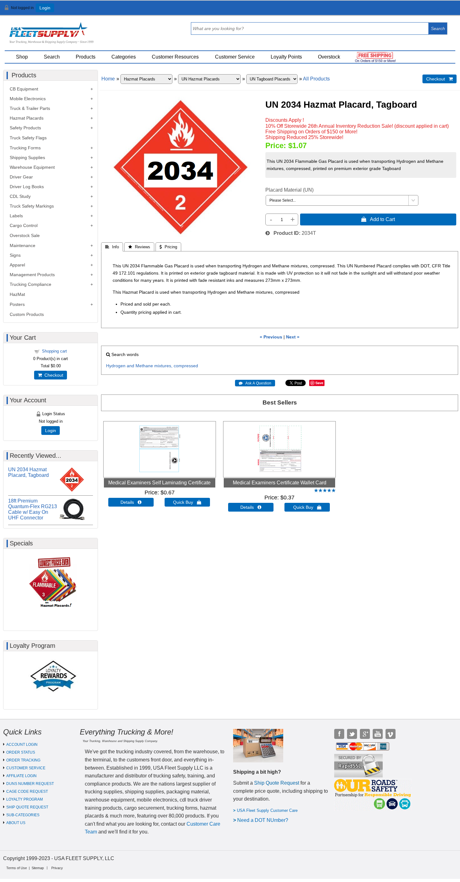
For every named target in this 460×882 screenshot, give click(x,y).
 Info (112, 247)
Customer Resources (175, 56)
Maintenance (22, 245)
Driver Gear (21, 176)
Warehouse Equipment (32, 167)
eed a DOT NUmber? (264, 820)
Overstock (329, 56)
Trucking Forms (25, 147)
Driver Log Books (27, 186)
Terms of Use (16, 868)
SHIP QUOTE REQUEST (27, 807)
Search (52, 56)
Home (108, 78)
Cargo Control (24, 225)
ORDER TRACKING (23, 760)
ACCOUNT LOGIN (22, 744)
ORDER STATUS (20, 752)
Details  (130, 502)
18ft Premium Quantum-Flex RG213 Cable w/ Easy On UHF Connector (32, 509)
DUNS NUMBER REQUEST (30, 783)
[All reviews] (325, 490)
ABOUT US (15, 823)
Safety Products (25, 127)
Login (44, 8)
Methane (144, 365)
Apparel (17, 264)
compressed (186, 365)
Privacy (57, 868)
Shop (22, 56)
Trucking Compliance (30, 284)
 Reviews (139, 247)
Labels (16, 215)
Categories (123, 56)
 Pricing (168, 247)
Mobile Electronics (28, 98)
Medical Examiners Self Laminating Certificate (159, 482)
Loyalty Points (286, 56)
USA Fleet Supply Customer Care (267, 810)
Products (85, 56)
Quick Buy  (187, 502)
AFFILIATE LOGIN (21, 776)
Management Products (32, 274)
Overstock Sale (25, 235)
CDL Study (20, 196)
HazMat (17, 294)
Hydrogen (115, 365)
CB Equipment (24, 88)
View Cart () (438, 10)
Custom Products (27, 314)
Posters (17, 304)
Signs (15, 255)
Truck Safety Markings (32, 206)
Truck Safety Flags (28, 137)
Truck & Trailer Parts (30, 108)
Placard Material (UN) (289, 190)
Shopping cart (54, 351)
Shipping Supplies (27, 157)
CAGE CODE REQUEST (27, 791)
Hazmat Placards (26, 118)
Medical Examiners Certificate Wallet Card (279, 482)
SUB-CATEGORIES (22, 815)
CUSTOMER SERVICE (25, 768)
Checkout (52, 375)
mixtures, (163, 365)
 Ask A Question (255, 383)
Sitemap (38, 868)
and (130, 365)
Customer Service (235, 56)
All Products (316, 78)
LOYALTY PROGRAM (24, 799)
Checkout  (439, 79)
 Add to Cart (378, 219)
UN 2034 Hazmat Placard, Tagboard (28, 472)
